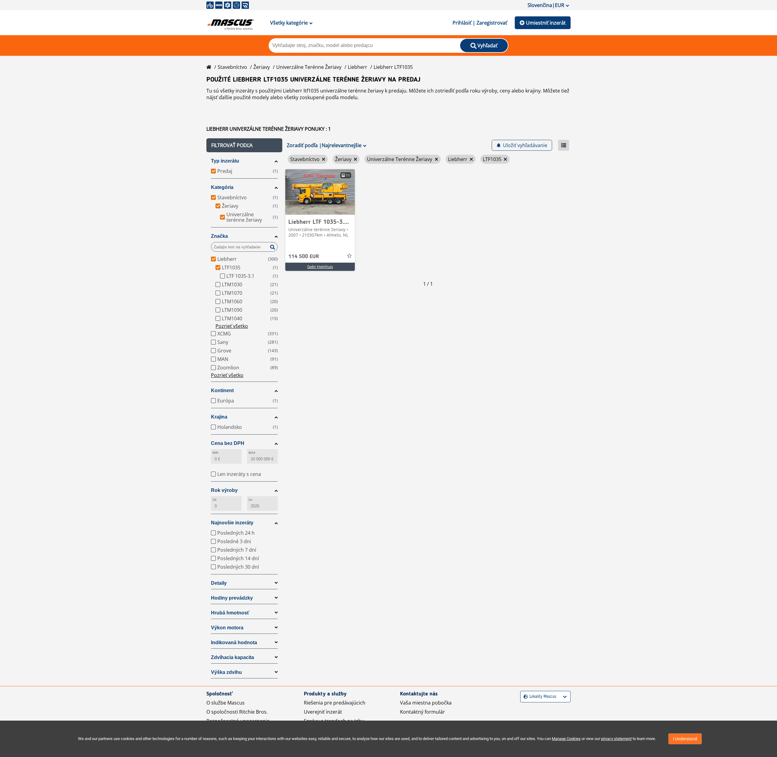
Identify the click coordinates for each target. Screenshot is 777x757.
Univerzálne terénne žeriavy (308, 67)
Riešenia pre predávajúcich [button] (334, 702)
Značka (219, 236)
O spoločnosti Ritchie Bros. (237, 711)
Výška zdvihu (226, 672)
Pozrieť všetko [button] (231, 326)
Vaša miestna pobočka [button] (426, 702)
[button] (244, 145)
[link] (320, 192)
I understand (685, 738)
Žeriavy (261, 67)
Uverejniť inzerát (323, 711)
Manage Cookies (566, 738)
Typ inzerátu (225, 160)
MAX (252, 452)
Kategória (222, 187)
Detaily (219, 583)
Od (214, 499)
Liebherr (357, 67)
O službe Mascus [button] (225, 702)
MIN (215, 452)
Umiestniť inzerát (546, 22)
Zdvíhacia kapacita (232, 657)
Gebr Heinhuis (320, 266)
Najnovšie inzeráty (232, 522)
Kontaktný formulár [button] (422, 711)
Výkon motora (227, 627)
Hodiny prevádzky (232, 598)
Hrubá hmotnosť (230, 612)
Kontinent (222, 390)
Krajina (219, 416)
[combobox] (524, 696)
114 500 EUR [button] (303, 256)
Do (251, 499)
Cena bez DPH (227, 443)
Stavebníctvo (232, 67)
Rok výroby (224, 490)
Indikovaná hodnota (234, 642)
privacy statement (616, 738)
